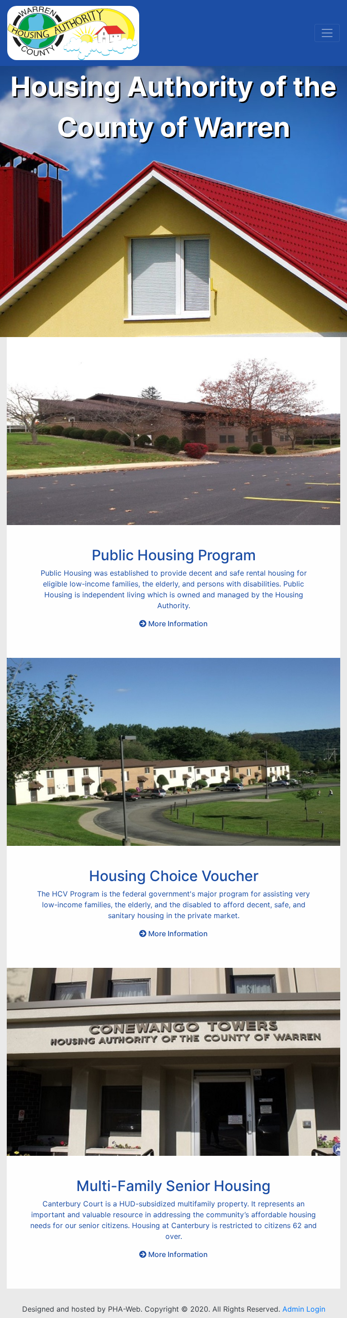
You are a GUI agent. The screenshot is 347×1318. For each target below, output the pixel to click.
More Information (178, 623)
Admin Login (303, 1308)
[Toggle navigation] (327, 33)
